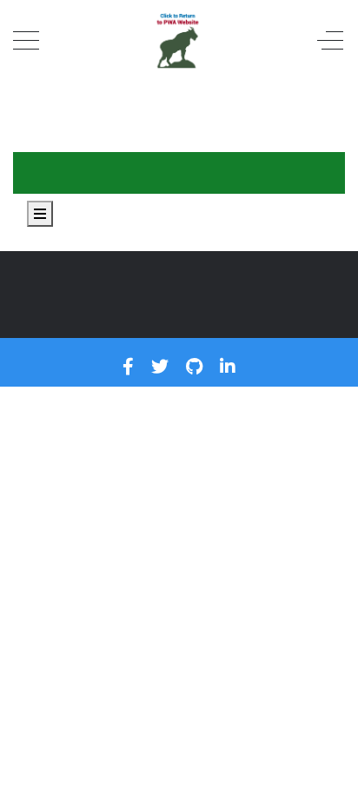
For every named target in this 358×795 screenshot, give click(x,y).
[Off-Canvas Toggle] (330, 42)
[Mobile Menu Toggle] (26, 42)
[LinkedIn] (227, 366)
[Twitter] (160, 366)
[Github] (194, 366)
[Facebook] (128, 366)
